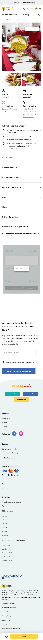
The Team (5, 422)
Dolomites (6, 557)
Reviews (5, 426)
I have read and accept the (19, 362)
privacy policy (29, 362)
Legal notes (5, 611)
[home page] (7, 9)
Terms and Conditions (9, 607)
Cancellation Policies (9, 449)
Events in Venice (8, 489)
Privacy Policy (6, 616)
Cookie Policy (6, 620)
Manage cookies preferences (11, 628)
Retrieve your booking (10, 453)
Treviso (4, 531)
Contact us (8, 458)
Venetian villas (7, 561)
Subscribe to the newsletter (19, 371)
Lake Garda (6, 545)
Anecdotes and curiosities (11, 502)
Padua (4, 527)
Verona (4, 520)
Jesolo (4, 549)
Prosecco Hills (7, 553)
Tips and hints (7, 506)
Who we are (6, 418)
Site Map (4, 624)
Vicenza (5, 535)
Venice (4, 516)
